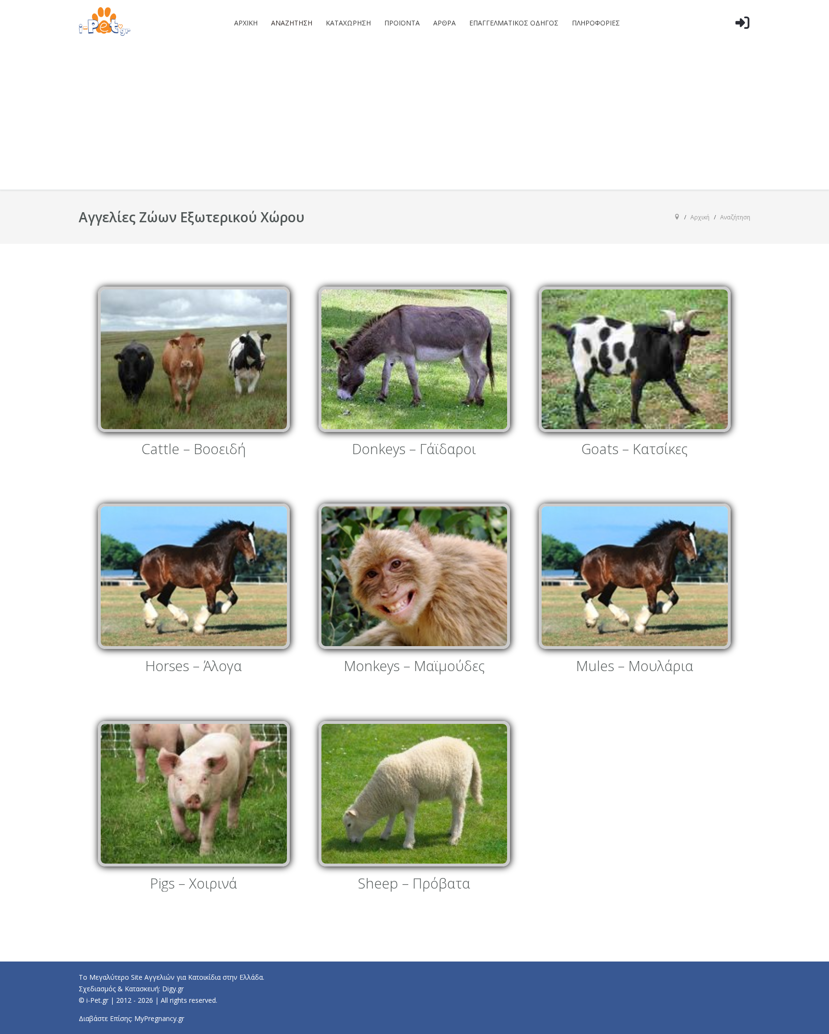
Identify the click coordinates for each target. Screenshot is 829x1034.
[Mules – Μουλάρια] (635, 576)
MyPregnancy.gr (159, 1018)
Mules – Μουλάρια (634, 666)
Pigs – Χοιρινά (193, 883)
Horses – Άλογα (193, 666)
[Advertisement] (414, 117)
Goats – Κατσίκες (634, 449)
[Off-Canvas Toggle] (742, 38)
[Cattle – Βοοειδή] (194, 359)
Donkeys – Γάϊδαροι (414, 449)
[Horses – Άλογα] (194, 576)
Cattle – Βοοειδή (194, 449)
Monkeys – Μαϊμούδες (414, 666)
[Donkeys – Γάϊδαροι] (414, 359)
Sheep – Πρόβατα (414, 883)
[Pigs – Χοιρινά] (194, 794)
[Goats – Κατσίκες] (635, 359)
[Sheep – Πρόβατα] (414, 794)
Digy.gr (173, 988)
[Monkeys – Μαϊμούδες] (414, 576)
